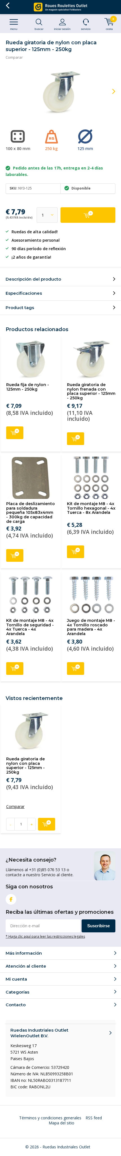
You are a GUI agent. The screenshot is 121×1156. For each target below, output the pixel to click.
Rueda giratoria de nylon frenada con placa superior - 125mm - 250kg (91, 391)
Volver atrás (7, 5)
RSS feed (94, 1117)
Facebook (11, 899)
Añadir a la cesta (14, 432)
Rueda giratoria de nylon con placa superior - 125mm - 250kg (25, 765)
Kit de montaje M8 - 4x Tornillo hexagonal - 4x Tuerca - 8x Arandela (91, 508)
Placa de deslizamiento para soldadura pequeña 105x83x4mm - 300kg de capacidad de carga (30, 512)
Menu (13, 28)
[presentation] (109, 91)
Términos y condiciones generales (50, 1117)
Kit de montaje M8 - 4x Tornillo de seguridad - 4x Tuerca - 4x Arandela (30, 627)
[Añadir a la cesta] (87, 215)
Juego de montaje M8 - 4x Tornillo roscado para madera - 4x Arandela (91, 627)
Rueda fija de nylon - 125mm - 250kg (27, 387)
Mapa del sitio (61, 1123)
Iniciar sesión (62, 28)
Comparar (14, 57)
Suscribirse (98, 925)
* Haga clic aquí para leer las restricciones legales (45, 936)
